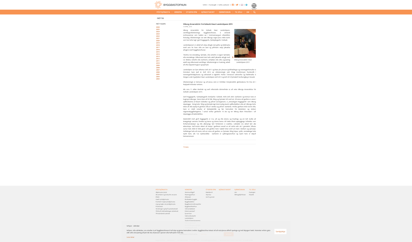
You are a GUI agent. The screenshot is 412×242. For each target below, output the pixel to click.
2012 (158, 59)
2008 (158, 68)
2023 (158, 34)
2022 (158, 36)
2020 (158, 41)
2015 (158, 52)
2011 (158, 61)
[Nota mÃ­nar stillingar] (246, 5)
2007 (158, 70)
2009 (158, 65)
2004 (158, 77)
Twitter (237, 5)
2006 (158, 72)
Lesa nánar (130, 237)
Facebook (233, 5)
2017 (158, 47)
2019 (158, 43)
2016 (158, 50)
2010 (158, 63)
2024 (158, 32)
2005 (158, 74)
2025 (158, 29)
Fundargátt (212, 5)
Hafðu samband (223, 5)
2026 (158, 27)
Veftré (205, 5)
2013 (158, 56)
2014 (158, 54)
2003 (158, 79)
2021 (158, 38)
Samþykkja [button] (280, 231)
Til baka (186, 147)
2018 (158, 45)
